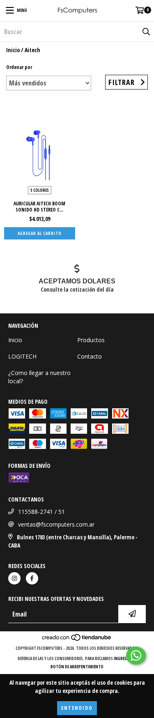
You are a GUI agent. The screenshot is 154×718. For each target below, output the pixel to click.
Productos (91, 340)
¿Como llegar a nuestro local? (39, 377)
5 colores (39, 190)
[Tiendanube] (77, 640)
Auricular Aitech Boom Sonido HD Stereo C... (39, 206)
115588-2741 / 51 (41, 511)
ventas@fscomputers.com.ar (56, 524)
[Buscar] (146, 31)
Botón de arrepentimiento (77, 667)
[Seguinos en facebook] (32, 578)
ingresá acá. (125, 658)
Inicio (13, 50)
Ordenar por (19, 67)
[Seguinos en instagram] (14, 578)
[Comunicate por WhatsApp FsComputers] (136, 656)
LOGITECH (22, 356)
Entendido (77, 707)
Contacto (89, 356)
